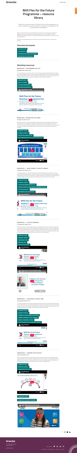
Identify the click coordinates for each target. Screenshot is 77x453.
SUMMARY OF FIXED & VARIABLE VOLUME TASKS (28, 315)
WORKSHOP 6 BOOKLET (23, 367)
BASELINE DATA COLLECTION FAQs (25, 56)
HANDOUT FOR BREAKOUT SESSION (25, 320)
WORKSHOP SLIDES (22, 80)
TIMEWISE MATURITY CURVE (24, 369)
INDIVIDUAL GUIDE (22, 242)
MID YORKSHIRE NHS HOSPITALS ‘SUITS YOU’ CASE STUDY (30, 137)
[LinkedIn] (70, 432)
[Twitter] (67, 432)
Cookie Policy (62, 449)
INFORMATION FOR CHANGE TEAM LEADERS (27, 54)
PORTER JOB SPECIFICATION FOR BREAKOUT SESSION (29, 322)
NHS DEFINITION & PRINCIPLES (24, 87)
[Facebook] (65, 432)
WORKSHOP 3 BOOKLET (23, 182)
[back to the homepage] (11, 2)
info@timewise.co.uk (9, 448)
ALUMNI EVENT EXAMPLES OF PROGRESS (27, 400)
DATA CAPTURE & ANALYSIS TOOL (25, 135)
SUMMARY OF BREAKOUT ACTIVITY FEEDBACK (27, 317)
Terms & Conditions (51, 449)
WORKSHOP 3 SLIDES (22, 180)
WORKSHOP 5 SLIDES (22, 310)
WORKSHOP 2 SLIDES (22, 130)
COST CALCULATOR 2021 (23, 189)
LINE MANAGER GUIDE (22, 240)
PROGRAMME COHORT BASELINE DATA (26, 191)
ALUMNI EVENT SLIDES (23, 396)
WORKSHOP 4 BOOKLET (23, 237)
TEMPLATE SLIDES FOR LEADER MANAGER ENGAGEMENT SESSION (32, 187)
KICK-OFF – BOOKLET (22, 82)
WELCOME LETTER (22, 49)
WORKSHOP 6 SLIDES (22, 364)
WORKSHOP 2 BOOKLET (23, 133)
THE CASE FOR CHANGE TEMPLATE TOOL (26, 184)
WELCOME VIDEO (21, 51)
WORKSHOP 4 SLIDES (22, 235)
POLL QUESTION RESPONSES (24, 85)
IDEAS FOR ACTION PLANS (23, 244)
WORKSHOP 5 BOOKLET (23, 313)
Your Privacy (57, 449)
